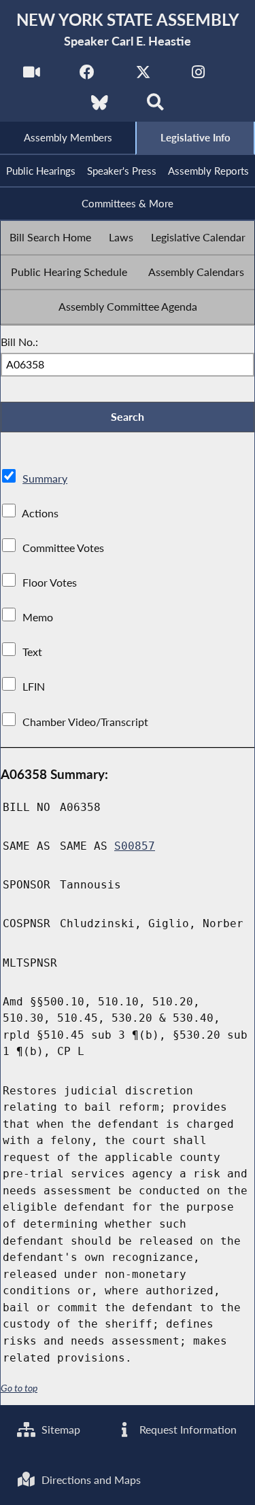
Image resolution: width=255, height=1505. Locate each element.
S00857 (134, 846)
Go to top (19, 1388)
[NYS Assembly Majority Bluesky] (99, 106)
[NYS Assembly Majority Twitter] (143, 75)
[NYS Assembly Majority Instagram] (198, 75)
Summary (44, 478)
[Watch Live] (31, 75)
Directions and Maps (90, 1479)
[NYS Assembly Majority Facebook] (87, 75)
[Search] (155, 106)
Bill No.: (19, 341)
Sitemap (59, 1429)
